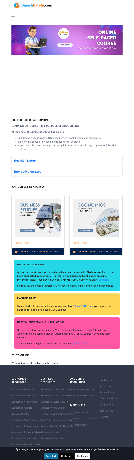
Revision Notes (25, 160)
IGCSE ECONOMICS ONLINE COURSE (98, 251)
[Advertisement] (67, 84)
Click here (104, 279)
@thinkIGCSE (79, 343)
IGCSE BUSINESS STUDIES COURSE (39, 251)
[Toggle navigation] (13, 18)
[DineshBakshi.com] (67, 5)
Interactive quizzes (27, 171)
